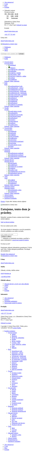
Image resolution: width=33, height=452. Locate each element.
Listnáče (14, 163)
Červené (14, 181)
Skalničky (15, 113)
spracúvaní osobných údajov (20, 240)
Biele (13, 180)
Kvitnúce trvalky (17, 111)
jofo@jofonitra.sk (6, 273)
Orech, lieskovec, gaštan (19, 76)
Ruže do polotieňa (17, 104)
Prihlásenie (7, 47)
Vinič (6, 176)
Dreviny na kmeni (17, 166)
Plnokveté (15, 99)
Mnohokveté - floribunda (19, 93)
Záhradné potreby (9, 186)
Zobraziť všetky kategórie (11, 81)
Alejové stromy (8, 195)
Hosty (13, 123)
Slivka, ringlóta (16, 73)
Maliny (14, 135)
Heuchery (15, 125)
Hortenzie (7, 150)
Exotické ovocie (16, 145)
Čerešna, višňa (16, 74)
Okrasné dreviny (9, 160)
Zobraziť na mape (21, 25)
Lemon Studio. (17, 328)
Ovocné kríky (8, 128)
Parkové (14, 98)
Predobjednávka (9, 196)
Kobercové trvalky (17, 114)
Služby (6, 285)
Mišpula (14, 79)
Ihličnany (14, 165)
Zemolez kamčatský (18, 141)
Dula (13, 78)
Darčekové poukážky (10, 198)
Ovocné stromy (8, 62)
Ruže (5, 83)
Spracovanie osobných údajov (13, 303)
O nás (6, 4)
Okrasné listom (16, 116)
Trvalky (6, 108)
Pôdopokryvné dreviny (18, 171)
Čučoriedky (15, 136)
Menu (6, 50)
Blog (5, 5)
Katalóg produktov (9, 331)
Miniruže (14, 101)
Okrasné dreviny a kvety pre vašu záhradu (16, 284)
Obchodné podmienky (10, 301)
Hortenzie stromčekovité (19, 156)
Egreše (14, 133)
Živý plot (14, 170)
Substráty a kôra (16, 190)
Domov (3, 201)
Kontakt (6, 7)
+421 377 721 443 (9, 34)
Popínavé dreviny (17, 173)
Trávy (13, 119)
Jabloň (14, 65)
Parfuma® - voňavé (17, 88)
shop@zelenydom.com (11, 31)
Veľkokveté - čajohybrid (19, 91)
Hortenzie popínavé (17, 155)
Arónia (14, 143)
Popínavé (14, 103)
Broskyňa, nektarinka (18, 69)
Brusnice (14, 138)
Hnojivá (14, 191)
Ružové (14, 183)
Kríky (13, 168)
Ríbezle (14, 131)
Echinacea (15, 121)
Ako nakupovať (9, 2)
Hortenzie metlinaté (17, 153)
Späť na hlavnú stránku (7, 222)
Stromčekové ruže (17, 86)
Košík (6, 49)
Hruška (14, 71)
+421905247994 (5, 276)
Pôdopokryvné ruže (17, 89)
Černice (14, 140)
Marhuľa (12, 68)
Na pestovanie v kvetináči (19, 94)
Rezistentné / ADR (17, 96)
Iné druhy (11, 146)
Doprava (6, 299)
